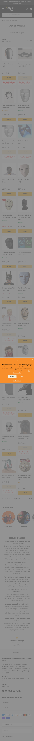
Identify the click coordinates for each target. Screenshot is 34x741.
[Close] (32, 359)
